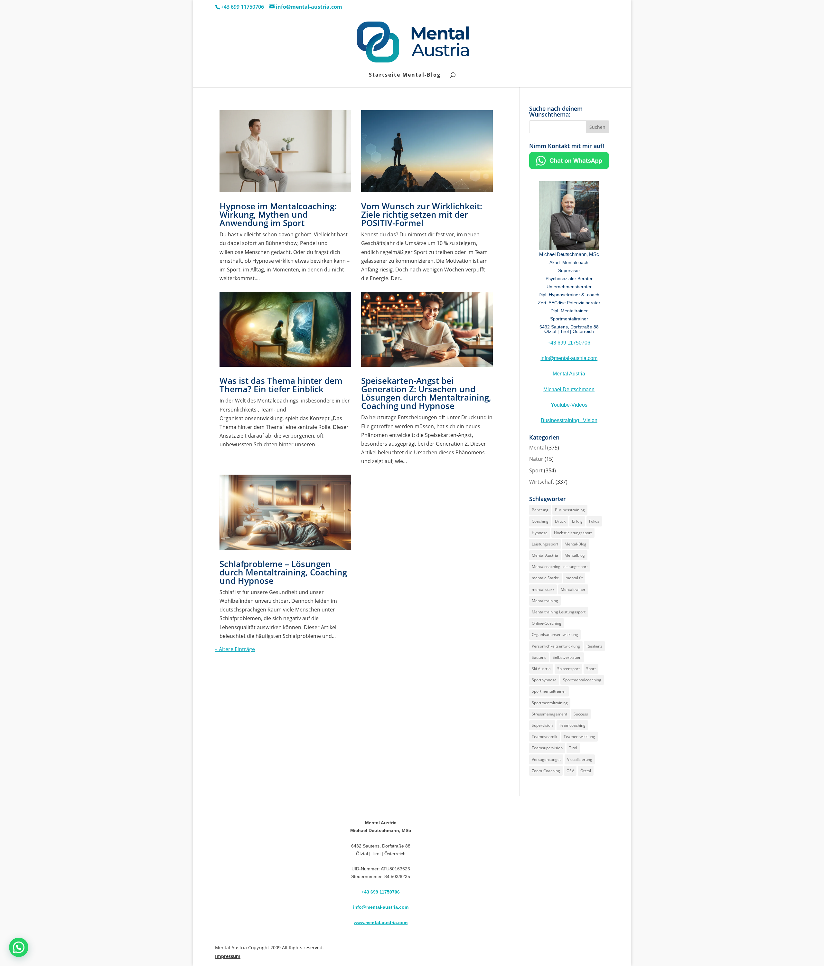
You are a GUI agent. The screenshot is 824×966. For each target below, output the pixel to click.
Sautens (539, 657)
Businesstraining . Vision (569, 420)
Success (581, 714)
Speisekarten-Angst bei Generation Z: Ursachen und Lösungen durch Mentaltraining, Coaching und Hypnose (426, 393)
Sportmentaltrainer (549, 691)
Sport (536, 470)
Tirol (573, 748)
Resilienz (594, 646)
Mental (537, 447)
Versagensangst (546, 759)
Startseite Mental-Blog (405, 75)
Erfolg (577, 521)
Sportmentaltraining (550, 703)
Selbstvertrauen (567, 657)
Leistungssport (545, 544)
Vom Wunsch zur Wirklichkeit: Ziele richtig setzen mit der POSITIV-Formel (421, 214)
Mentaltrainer (573, 589)
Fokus (594, 521)
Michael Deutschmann (569, 389)
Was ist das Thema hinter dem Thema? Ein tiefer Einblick (281, 385)
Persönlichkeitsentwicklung (556, 646)
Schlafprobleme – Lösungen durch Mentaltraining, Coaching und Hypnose (283, 572)
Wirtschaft (541, 481)
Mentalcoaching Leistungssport (560, 566)
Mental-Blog (575, 544)
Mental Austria (569, 373)
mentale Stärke (545, 578)
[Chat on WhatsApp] (569, 167)
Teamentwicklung (579, 736)
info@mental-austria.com (568, 358)
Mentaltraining (545, 600)
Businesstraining (570, 510)
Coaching (540, 521)
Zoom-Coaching (546, 770)
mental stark (543, 589)
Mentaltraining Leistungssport (558, 612)
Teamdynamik (544, 736)
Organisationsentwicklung (555, 634)
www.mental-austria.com (380, 922)
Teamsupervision (547, 748)
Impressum (227, 956)
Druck (560, 521)
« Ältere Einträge (235, 649)
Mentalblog (575, 555)
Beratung (540, 510)
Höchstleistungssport (573, 532)
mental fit (574, 578)
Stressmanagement (549, 714)
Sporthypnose (544, 680)
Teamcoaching (572, 725)
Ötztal (585, 770)
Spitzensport (568, 668)
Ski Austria (541, 668)
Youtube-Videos (569, 405)
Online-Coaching (546, 623)
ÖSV (570, 770)
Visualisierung (579, 759)
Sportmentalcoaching (582, 680)
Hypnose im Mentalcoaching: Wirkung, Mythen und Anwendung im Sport (278, 214)
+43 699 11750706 (569, 343)
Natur (536, 458)
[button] (18, 947)
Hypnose (540, 532)
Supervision (542, 725)
